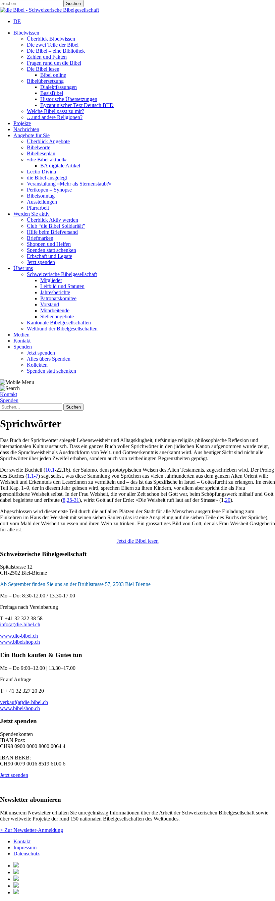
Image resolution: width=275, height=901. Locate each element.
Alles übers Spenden (48, 359)
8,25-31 (71, 500)
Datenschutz (26, 853)
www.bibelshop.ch (20, 642)
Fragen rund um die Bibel (54, 63)
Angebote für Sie (31, 135)
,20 (227, 500)
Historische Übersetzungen (68, 99)
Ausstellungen (42, 202)
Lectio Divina (41, 171)
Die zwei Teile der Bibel (52, 45)
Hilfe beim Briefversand (52, 232)
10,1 (50, 470)
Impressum (25, 847)
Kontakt (22, 340)
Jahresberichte (55, 292)
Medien (21, 334)
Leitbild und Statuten (62, 286)
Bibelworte (38, 147)
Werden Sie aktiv (31, 214)
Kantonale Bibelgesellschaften (59, 322)
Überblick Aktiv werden (52, 220)
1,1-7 (32, 476)
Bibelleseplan (41, 153)
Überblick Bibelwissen (51, 39)
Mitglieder (51, 280)
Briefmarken (40, 238)
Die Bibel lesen (43, 69)
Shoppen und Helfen (49, 244)
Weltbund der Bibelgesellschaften (62, 328)
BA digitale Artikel (60, 165)
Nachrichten (26, 129)
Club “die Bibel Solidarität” (56, 226)
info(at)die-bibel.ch (20, 624)
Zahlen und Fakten (47, 57)
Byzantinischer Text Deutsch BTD (77, 105)
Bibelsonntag (41, 196)
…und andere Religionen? (54, 117)
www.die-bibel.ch (19, 636)
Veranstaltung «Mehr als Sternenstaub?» (69, 184)
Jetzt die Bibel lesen (138, 541)
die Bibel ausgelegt (47, 177)
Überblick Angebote (48, 141)
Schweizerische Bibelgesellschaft (62, 274)
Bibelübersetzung (45, 81)
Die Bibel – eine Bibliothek (56, 51)
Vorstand (49, 304)
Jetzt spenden (41, 262)
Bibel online (53, 75)
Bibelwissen (26, 33)
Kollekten (37, 365)
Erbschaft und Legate (49, 256)
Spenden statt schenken (51, 250)
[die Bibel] (49, 10)
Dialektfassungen (58, 87)
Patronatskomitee (58, 298)
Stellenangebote (57, 316)
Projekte (22, 123)
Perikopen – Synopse (49, 190)
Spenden (22, 347)
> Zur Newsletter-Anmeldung (31, 830)
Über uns (23, 268)
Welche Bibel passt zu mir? (55, 111)
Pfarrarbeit (38, 208)
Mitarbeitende (54, 310)
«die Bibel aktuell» (47, 159)
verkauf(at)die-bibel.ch (24, 702)
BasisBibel (51, 93)
